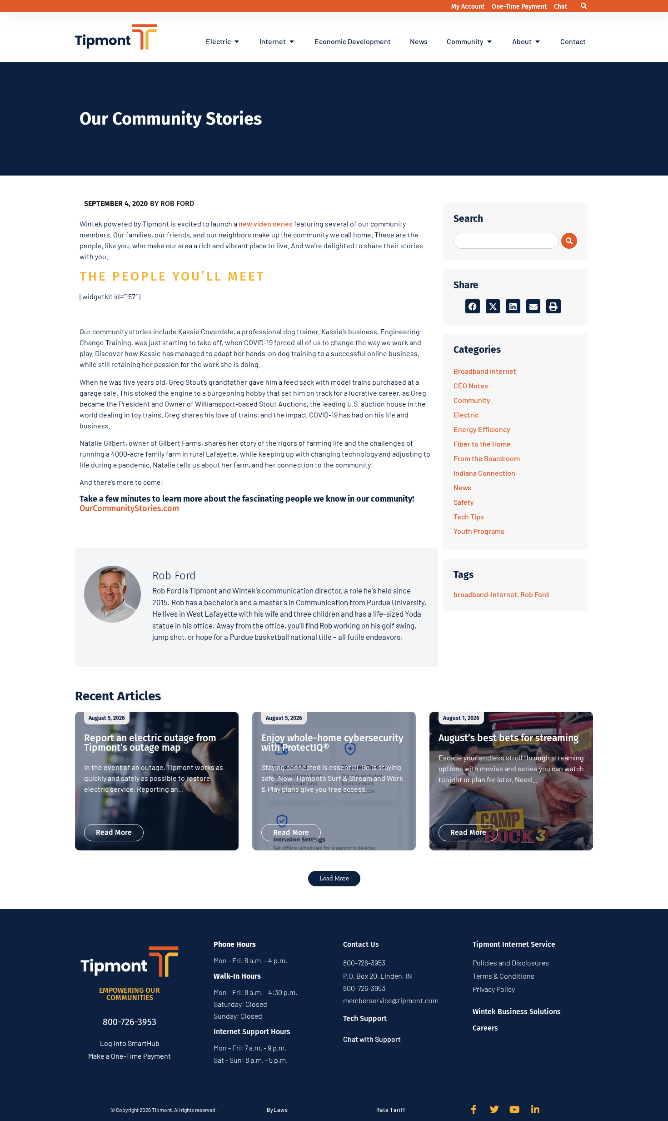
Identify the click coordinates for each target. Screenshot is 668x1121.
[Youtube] (515, 1110)
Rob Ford (534, 594)
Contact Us (361, 944)
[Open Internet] (291, 41)
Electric (466, 414)
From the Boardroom (487, 458)
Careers (485, 1028)
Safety (464, 502)
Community (472, 400)
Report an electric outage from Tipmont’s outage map (150, 743)
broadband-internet (485, 594)
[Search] (569, 241)
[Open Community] (489, 41)
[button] (584, 6)
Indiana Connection (484, 472)
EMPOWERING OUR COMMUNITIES (129, 994)
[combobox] (506, 241)
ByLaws (277, 1109)
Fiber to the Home (482, 443)
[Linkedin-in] (535, 1110)
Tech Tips (469, 516)
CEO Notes (471, 385)
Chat (560, 6)
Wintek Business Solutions (517, 1011)
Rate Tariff (390, 1109)
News (462, 487)
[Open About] (537, 41)
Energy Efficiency (482, 429)
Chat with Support (372, 1039)
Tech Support (365, 1018)
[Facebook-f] (474, 1110)
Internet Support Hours (252, 1031)
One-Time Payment (520, 6)
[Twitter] (494, 1110)
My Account (468, 6)
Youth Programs (479, 531)
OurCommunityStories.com (129, 508)
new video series (266, 223)
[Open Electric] (236, 41)
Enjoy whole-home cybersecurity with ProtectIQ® (332, 743)
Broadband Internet (485, 371)
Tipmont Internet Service (514, 944)
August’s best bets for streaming (508, 738)
